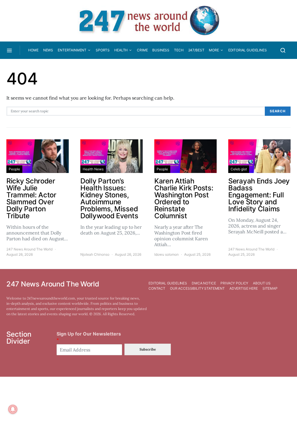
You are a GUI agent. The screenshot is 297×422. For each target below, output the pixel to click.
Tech (178, 50)
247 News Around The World (29, 249)
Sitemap (270, 288)
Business (160, 50)
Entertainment (72, 50)
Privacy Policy (234, 283)
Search (278, 111)
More (214, 50)
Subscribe (148, 349)
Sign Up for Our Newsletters (89, 337)
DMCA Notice (204, 283)
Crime (142, 50)
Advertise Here (243, 288)
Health (121, 50)
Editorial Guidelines (247, 50)
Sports (103, 50)
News (48, 50)
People (14, 169)
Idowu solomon (166, 254)
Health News (93, 169)
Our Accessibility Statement (197, 288)
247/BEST (196, 50)
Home (33, 50)
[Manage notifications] (12, 409)
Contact (156, 288)
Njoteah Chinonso (94, 254)
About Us (262, 283)
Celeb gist (239, 169)
